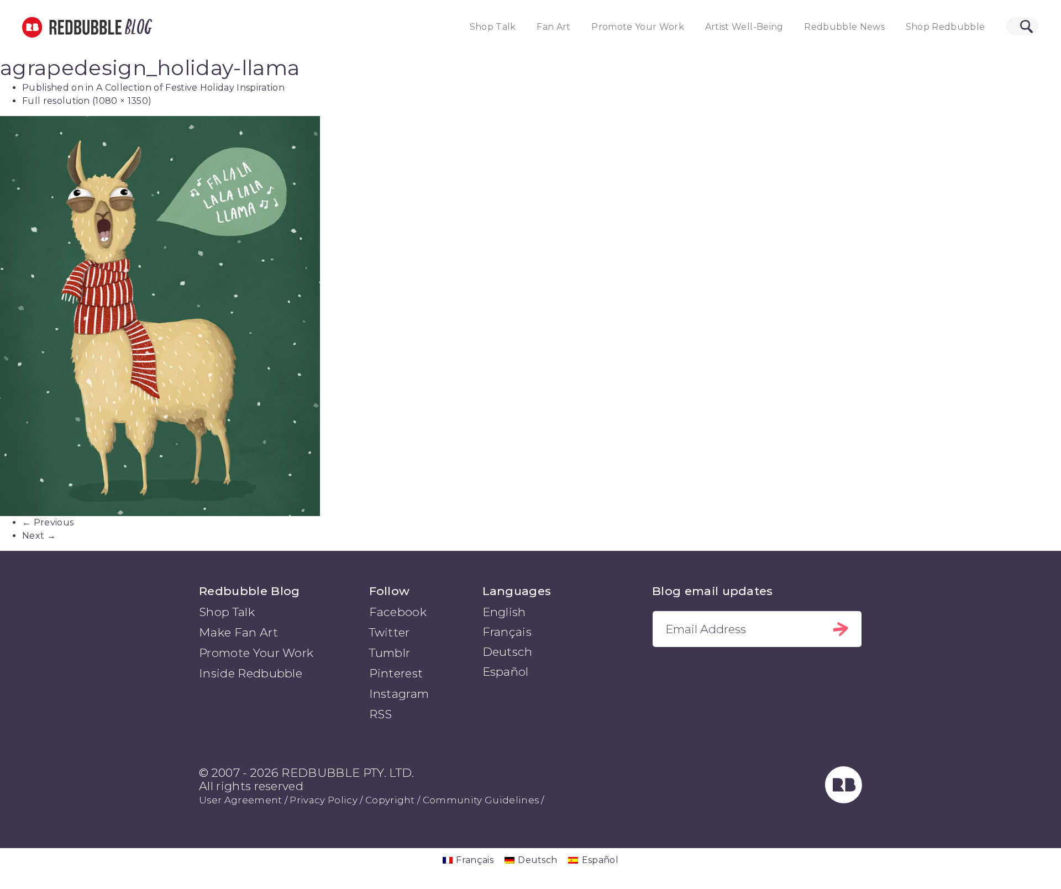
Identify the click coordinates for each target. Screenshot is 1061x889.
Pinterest (396, 673)
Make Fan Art (238, 632)
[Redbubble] (844, 799)
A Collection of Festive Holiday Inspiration (190, 87)
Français (507, 632)
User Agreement (240, 800)
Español (505, 671)
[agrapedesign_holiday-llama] (530, 316)
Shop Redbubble (945, 27)
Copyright (390, 800)
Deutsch (507, 652)
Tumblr (390, 653)
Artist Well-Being (744, 27)
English (504, 612)
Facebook (398, 612)
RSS (380, 714)
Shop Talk (493, 27)
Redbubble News (844, 27)
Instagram (399, 694)
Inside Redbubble (250, 673)
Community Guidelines (481, 800)
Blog (136, 27)
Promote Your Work (637, 27)
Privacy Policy (323, 800)
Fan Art (553, 27)
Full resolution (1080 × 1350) (86, 101)
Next (39, 535)
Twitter (389, 632)
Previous (47, 522)
